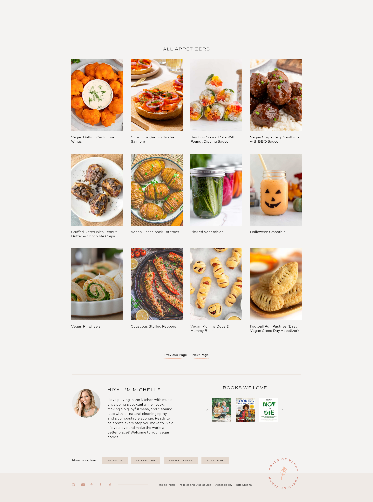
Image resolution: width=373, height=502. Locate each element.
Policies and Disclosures (195, 484)
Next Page (200, 355)
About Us (115, 460)
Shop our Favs (181, 460)
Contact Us (145, 460)
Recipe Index (166, 484)
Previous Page (175, 355)
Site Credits (244, 484)
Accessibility (223, 484)
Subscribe (215, 460)
